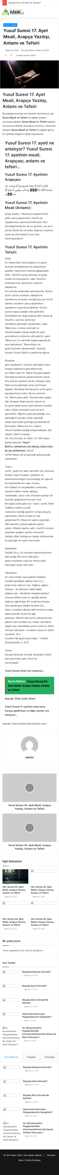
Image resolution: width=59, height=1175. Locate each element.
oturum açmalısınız (34, 950)
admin (29, 757)
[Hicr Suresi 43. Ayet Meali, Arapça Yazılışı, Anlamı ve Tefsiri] (44, 876)
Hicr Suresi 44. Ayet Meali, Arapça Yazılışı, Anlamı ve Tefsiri (14, 922)
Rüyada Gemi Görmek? (34, 985)
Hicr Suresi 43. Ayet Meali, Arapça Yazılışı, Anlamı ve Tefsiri (42, 889)
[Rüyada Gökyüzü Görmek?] (11, 976)
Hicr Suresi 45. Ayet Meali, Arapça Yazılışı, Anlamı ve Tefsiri (42, 922)
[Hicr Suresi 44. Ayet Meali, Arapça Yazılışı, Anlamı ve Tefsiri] (15, 908)
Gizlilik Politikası (33, 1160)
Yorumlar (50, 1057)
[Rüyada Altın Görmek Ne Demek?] (11, 1004)
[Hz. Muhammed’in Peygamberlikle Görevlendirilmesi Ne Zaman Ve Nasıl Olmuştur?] (11, 1036)
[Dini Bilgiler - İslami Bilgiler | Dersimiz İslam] (15, 11)
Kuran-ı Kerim (10, 25)
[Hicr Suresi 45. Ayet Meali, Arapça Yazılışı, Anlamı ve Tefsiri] (44, 908)
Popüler (31, 1057)
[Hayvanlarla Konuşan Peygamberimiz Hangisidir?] (11, 1018)
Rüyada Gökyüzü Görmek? (36, 971)
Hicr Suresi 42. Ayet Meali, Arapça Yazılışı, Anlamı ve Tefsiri (14, 889)
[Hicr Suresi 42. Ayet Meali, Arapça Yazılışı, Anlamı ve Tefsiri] (15, 876)
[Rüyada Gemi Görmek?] (11, 990)
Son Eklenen (11, 1057)
